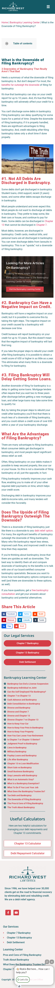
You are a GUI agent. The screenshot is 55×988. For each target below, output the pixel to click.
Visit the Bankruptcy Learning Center (25, 289)
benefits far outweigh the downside (20, 84)
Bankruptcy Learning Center (25, 22)
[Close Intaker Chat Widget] (52, 962)
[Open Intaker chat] (19, 986)
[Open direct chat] (47, 962)
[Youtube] (16, 912)
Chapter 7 (41, 224)
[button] (48, 6)
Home (5, 22)
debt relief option (44, 530)
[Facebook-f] (8, 912)
